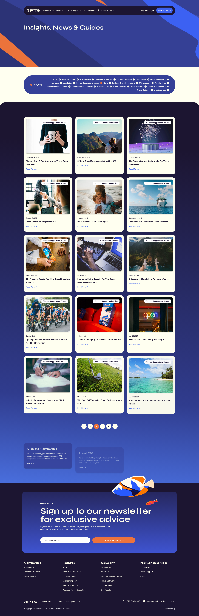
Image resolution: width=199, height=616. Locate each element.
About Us (105, 572)
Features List (61, 10)
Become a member (32, 572)
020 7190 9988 (107, 10)
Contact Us (106, 567)
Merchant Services (70, 585)
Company (75, 10)
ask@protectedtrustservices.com (161, 601)
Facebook (46, 602)
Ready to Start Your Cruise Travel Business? (149, 222)
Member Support (69, 581)
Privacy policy (170, 609)
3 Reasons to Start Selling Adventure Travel (149, 279)
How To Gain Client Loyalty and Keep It (146, 340)
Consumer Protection (71, 572)
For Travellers (89, 10)
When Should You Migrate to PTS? (41, 222)
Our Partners (106, 585)
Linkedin (58, 602)
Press (142, 576)
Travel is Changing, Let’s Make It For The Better (99, 340)
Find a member (30, 576)
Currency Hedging (70, 576)
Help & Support (146, 572)
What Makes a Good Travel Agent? (93, 222)
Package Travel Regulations (74, 590)
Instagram (70, 602)
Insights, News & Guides (111, 576)
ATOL (64, 567)
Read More (30, 169)
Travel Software (108, 581)
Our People (106, 590)
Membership (48, 10)
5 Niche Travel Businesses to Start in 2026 (96, 161)
